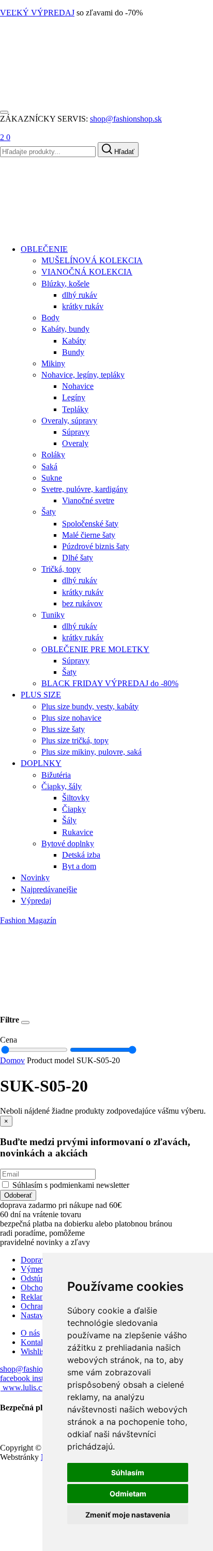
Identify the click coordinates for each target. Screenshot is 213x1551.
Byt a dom (79, 866)
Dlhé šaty (77, 557)
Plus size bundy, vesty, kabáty (90, 706)
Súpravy (75, 432)
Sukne (51, 477)
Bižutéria (56, 775)
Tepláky (75, 409)
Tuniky (53, 614)
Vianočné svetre (88, 500)
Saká (49, 466)
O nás (30, 1332)
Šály (69, 820)
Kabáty (74, 340)
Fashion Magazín (28, 920)
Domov (12, 1060)
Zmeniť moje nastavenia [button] (127, 1514)
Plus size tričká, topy (75, 740)
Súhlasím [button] (127, 1472)
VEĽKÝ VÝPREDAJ (37, 12)
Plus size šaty (63, 729)
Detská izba (81, 854)
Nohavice (78, 386)
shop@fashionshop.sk (126, 118)
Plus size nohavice (71, 717)
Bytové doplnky (67, 843)
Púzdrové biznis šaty (95, 546)
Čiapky (74, 809)
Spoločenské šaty (90, 523)
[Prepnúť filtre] (25, 1022)
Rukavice (77, 832)
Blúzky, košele (65, 283)
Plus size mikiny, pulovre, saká (91, 751)
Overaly (75, 443)
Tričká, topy (61, 569)
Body (50, 317)
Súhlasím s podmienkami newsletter (70, 1185)
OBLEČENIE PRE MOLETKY (95, 649)
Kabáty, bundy (65, 329)
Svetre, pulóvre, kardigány (84, 489)
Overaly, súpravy (69, 420)
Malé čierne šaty (88, 535)
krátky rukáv (82, 306)
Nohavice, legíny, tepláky (83, 374)
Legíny (73, 397)
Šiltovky (75, 797)
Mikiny (53, 363)
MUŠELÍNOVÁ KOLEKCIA (92, 260)
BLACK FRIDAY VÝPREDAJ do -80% (109, 683)
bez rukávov (82, 603)
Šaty (48, 511)
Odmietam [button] (128, 1493)
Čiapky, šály (61, 786)
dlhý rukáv (79, 295)
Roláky (53, 454)
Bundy (73, 352)
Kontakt (34, 1342)
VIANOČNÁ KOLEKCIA (86, 271)
